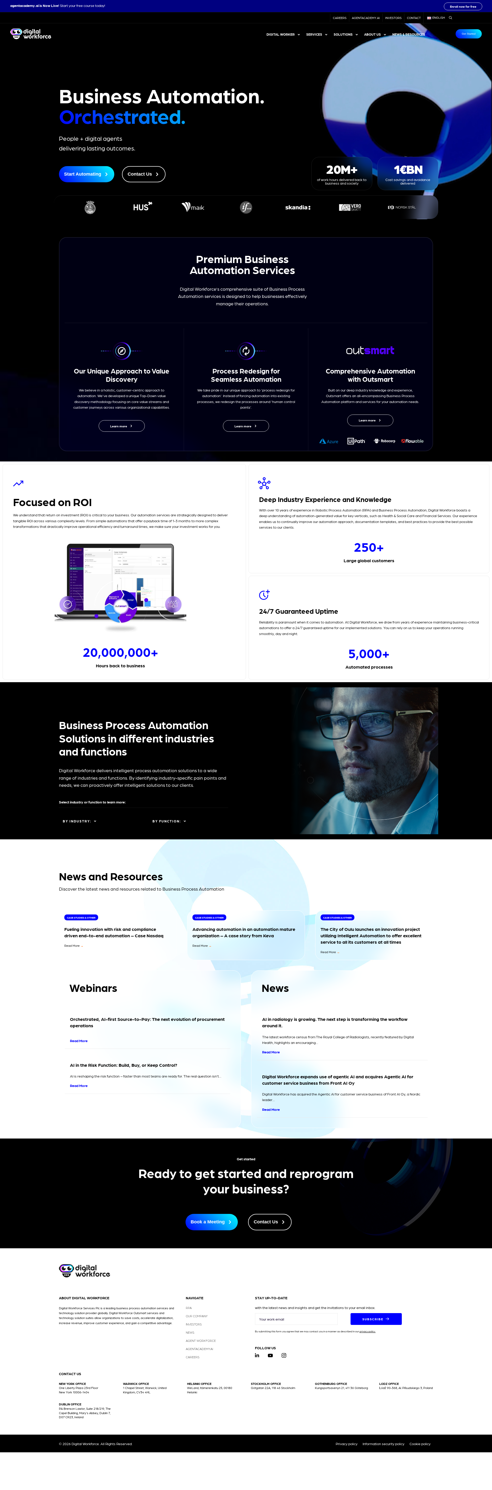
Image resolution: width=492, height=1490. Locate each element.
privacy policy (367, 1331)
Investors (393, 18)
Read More (74, 946)
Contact (414, 18)
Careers (339, 18)
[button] (463, 6)
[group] (342, 173)
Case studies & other (81, 917)
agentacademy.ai (24, 5)
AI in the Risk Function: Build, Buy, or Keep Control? (123, 1065)
